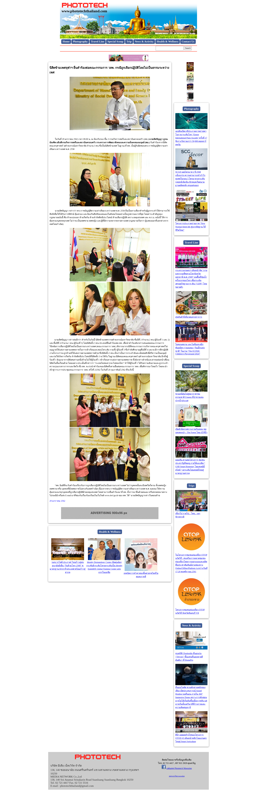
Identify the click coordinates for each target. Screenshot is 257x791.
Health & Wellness (167, 41)
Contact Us (188, 41)
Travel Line (97, 41)
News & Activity (144, 41)
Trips (191, 485)
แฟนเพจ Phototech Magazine (179, 768)
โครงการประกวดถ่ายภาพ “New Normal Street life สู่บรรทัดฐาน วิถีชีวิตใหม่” (190, 226)
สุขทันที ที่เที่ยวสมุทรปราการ (188, 317)
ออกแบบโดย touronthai (177, 776)
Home (66, 41)
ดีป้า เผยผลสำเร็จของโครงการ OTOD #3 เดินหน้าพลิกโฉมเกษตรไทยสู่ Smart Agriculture (191, 738)
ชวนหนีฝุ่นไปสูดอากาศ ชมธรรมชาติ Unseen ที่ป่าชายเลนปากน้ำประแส (189, 397)
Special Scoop (115, 41)
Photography (80, 41)
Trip (129, 41)
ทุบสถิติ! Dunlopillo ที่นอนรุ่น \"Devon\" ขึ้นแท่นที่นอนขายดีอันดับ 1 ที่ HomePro (189, 656)
